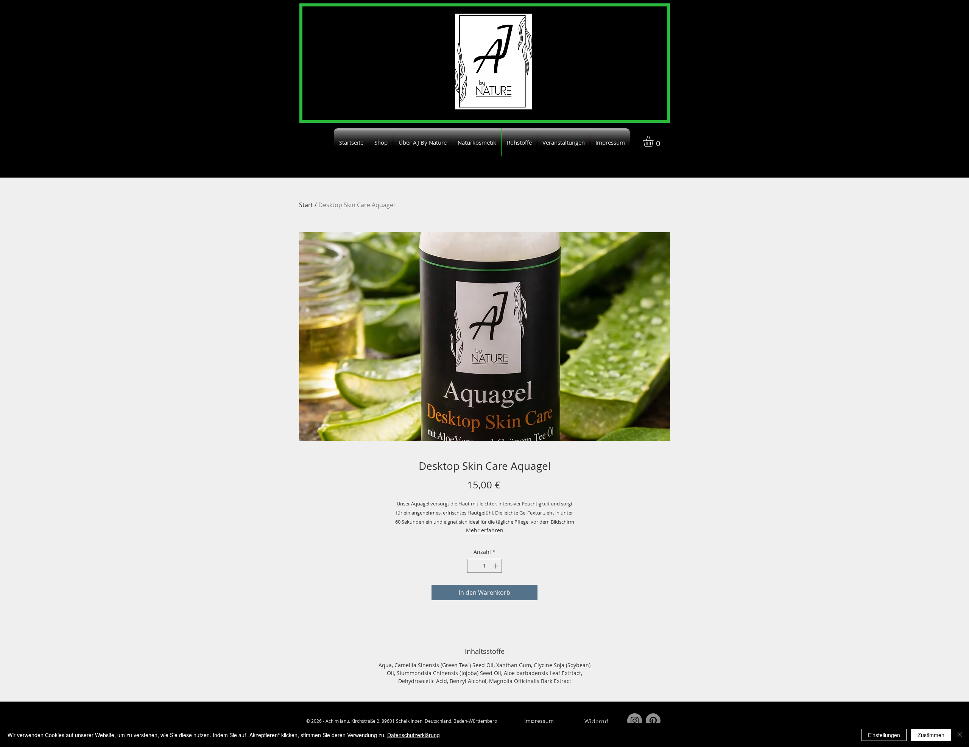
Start (306, 205)
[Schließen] (959, 735)
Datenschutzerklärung (413, 735)
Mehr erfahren (484, 530)
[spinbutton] (484, 565)
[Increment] (496, 565)
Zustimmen (931, 735)
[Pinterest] (653, 720)
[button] (654, 141)
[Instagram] (634, 720)
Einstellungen (884, 735)
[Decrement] (473, 565)
